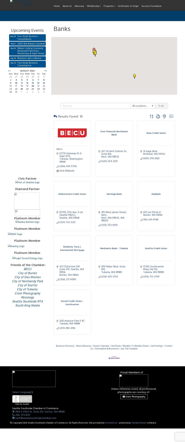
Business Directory (65, 346)
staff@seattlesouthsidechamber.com (35, 418)
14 (38, 83)
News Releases (83, 346)
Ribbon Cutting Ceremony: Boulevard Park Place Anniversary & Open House (30, 51)
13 (33, 83)
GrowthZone (111, 422)
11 (22, 83)
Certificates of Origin (128, 6)
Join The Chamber (129, 348)
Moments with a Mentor (29, 58)
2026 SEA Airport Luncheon (31, 43)
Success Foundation (152, 6)
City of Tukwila (27, 289)
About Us (67, 6)
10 (16, 83)
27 (33, 89)
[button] (134, 76)
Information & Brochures (107, 348)
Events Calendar (101, 346)
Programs (108, 6)
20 (33, 86)
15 (44, 83)
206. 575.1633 (22, 414)
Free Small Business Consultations (27, 37)
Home (57, 6)
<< (9, 70)
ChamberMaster (139, 422)
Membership (93, 6)
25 (22, 89)
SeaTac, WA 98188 (40, 411)
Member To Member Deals (136, 346)
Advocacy (79, 6)
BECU (59, 149)
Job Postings (157, 346)
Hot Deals (116, 346)
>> (46, 70)
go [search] (162, 105)
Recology (27, 297)
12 (27, 83)
